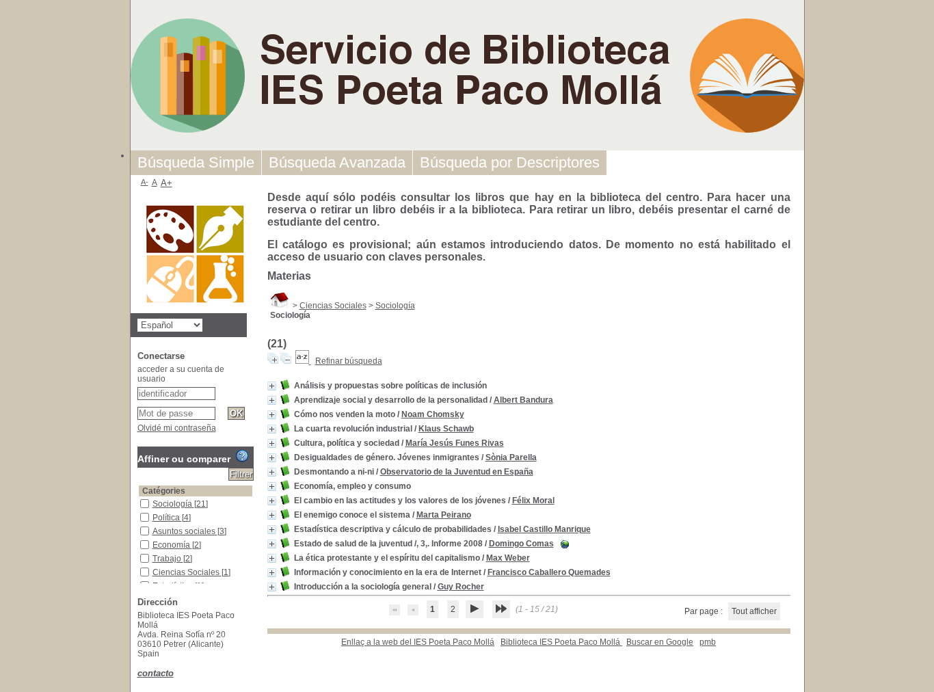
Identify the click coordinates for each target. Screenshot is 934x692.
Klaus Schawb (446, 429)
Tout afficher (754, 611)
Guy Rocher (461, 586)
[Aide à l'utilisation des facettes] (242, 456)
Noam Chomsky (432, 414)
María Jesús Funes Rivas (454, 443)
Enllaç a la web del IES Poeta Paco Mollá (417, 642)
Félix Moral (533, 500)
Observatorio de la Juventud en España (456, 472)
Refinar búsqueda (348, 361)
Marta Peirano (443, 515)
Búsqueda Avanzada (337, 162)
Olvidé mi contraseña (176, 428)
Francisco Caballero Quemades (549, 572)
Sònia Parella (511, 457)
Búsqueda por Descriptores (510, 162)
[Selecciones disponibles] (303, 361)
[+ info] (271, 386)
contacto (155, 673)
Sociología (395, 305)
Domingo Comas (521, 543)
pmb (707, 642)
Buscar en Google (659, 642)
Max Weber (508, 558)
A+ (166, 183)
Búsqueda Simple (195, 162)
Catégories (163, 491)
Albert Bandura (523, 400)
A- (144, 182)
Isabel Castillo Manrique (544, 529)
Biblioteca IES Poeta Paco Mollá (561, 642)
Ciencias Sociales (332, 305)
